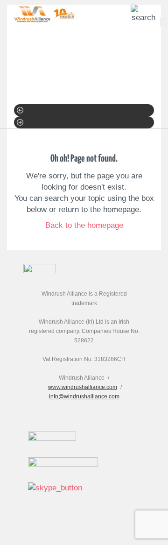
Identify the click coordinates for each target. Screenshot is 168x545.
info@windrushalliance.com (84, 396)
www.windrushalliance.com (82, 387)
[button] (84, 110)
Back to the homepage (84, 225)
